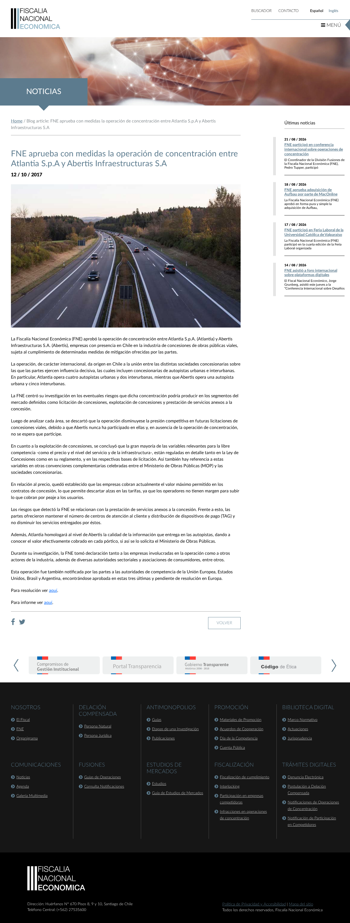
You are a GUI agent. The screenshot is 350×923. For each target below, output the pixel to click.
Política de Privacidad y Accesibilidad (254, 904)
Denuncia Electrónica (305, 777)
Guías (156, 720)
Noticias (23, 777)
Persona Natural (97, 726)
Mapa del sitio (301, 904)
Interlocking (230, 786)
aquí (53, 590)
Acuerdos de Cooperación (241, 729)
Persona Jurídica (98, 736)
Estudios (159, 784)
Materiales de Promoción (240, 720)
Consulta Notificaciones (104, 786)
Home (16, 121)
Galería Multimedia (32, 796)
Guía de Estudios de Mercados (177, 793)
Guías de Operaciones (102, 777)
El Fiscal (23, 720)
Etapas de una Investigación (175, 729)
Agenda (22, 786)
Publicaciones (163, 738)
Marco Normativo (302, 720)
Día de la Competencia (239, 738)
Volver (224, 623)
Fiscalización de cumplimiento (244, 777)
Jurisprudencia (300, 738)
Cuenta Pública (232, 748)
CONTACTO (288, 11)
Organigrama (27, 738)
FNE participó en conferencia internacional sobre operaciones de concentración (313, 149)
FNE (20, 729)
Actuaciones (298, 729)
